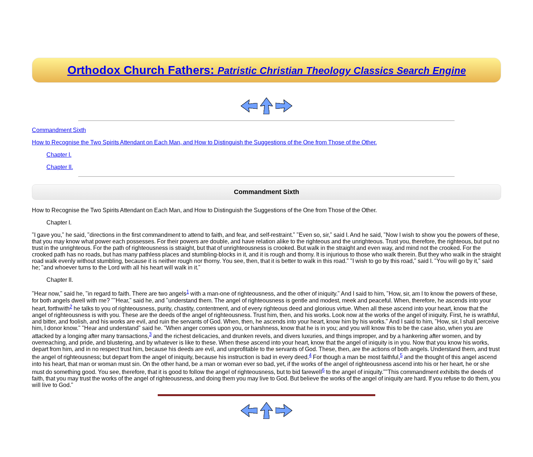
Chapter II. (59, 167)
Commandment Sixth (59, 130)
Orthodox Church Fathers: (266, 70)
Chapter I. (58, 155)
